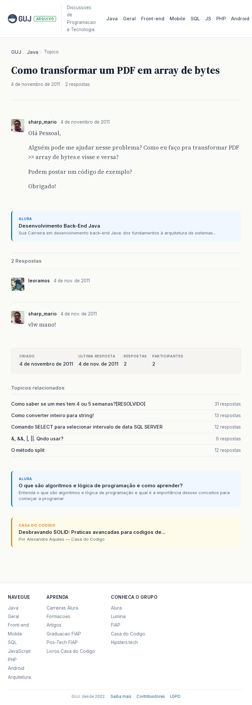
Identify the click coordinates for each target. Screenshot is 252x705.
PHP (221, 19)
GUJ (16, 52)
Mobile (177, 19)
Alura (116, 608)
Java (112, 19)
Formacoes (58, 616)
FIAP (115, 625)
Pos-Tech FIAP (62, 642)
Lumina (118, 616)
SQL (195, 19)
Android (240, 19)
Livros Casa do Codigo (71, 651)
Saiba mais (121, 696)
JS (208, 19)
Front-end (18, 625)
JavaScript (19, 651)
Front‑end (152, 19)
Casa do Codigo (128, 633)
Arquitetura (19, 677)
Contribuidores (150, 696)
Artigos (54, 625)
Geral (129, 19)
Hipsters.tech (124, 642)
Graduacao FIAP (64, 633)
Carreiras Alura (62, 608)
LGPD (175, 696)
